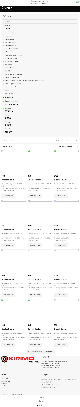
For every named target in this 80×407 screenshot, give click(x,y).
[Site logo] (40, 3)
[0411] (66, 311)
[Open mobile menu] (2, 3)
